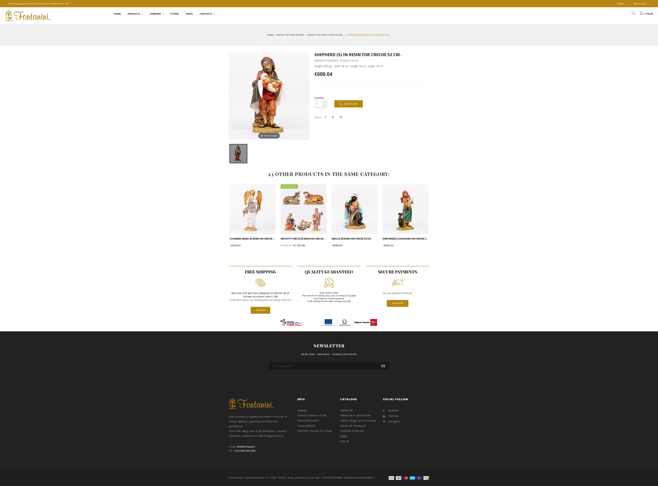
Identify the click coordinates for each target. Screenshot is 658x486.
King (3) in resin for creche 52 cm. (351, 238)
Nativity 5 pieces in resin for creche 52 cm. (304, 238)
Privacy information (308, 420)
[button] (646, 13)
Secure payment (306, 425)
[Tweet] (333, 117)
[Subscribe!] (383, 366)
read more (397, 303)
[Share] (325, 117)
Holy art (344, 441)
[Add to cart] (269, 190)
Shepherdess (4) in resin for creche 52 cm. (406, 238)
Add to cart (351, 103)
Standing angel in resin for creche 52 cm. (253, 238)
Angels (344, 436)
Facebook (393, 410)
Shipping (302, 410)
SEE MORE (260, 310)
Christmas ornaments (352, 430)
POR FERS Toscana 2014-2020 (314, 430)
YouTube (393, 416)
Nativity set (346, 410)
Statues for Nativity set (353, 425)
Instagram (394, 421)
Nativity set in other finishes (355, 415)
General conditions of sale (311, 415)
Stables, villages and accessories (358, 420)
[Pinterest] (341, 117)
